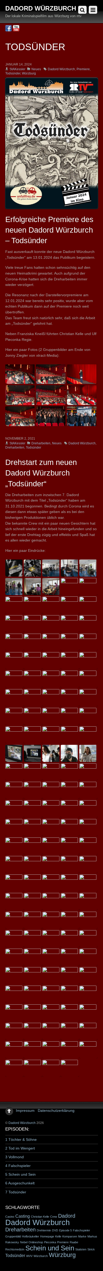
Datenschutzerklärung (56, 1110)
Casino (9, 1216)
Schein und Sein (49, 1248)
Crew (53, 1216)
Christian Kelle (40, 1216)
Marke (82, 1236)
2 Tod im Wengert (20, 1148)
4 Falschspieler (18, 1166)
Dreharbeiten (40, 443)
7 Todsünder (15, 1192)
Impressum (25, 1110)
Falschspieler (81, 1230)
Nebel (23, 1242)
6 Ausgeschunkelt (20, 1183)
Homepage (47, 1236)
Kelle (58, 1236)
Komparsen (69, 1236)
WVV (29, 1256)
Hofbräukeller (30, 1236)
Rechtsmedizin (14, 1249)
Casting (22, 1216)
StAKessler (17, 69)
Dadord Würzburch (61, 69)
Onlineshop (36, 1242)
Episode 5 (65, 1230)
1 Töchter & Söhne (21, 1139)
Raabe (74, 1242)
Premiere (83, 69)
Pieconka (50, 1242)
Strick (91, 1249)
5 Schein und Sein (20, 1174)
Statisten (80, 1249)
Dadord (66, 1216)
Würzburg (29, 73)
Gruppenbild (13, 1236)
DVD (55, 1230)
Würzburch (41, 1256)
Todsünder (12, 73)
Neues (36, 69)
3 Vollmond (14, 1157)
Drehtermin (44, 1230)
